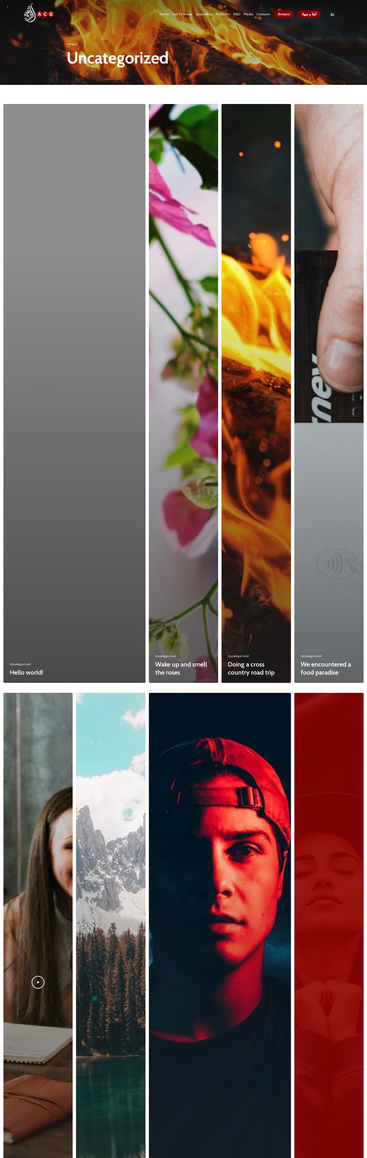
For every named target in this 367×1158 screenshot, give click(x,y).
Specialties (204, 14)
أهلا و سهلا (309, 14)
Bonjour (284, 14)
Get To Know (182, 14)
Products (223, 14)
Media (248, 14)
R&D (236, 14)
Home (164, 14)
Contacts (263, 14)
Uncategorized (20, 664)
